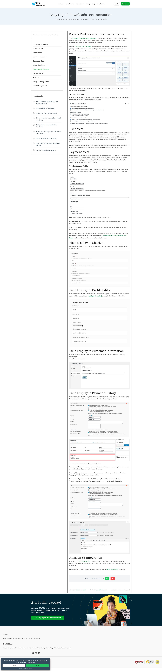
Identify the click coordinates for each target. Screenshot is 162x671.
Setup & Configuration (41, 82)
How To (36, 77)
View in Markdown (101, 590)
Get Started (125, 4)
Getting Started (38, 73)
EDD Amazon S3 (84, 561)
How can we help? (81, 590)
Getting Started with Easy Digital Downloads (46, 126)
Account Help (38, 48)
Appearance (37, 53)
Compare (79, 4)
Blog (93, 4)
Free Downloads (112, 569)
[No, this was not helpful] (113, 578)
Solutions (69, 4)
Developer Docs (39, 61)
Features (60, 4)
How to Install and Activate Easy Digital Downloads (48, 119)
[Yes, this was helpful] (107, 578)
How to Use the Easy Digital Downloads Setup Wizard (48, 133)
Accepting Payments (40, 44)
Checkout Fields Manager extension (84, 38)
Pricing (88, 4)
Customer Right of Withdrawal (45, 108)
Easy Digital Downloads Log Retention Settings (48, 144)
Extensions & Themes (41, 69)
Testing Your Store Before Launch (46, 113)
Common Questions (40, 57)
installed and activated (83, 46)
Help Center (101, 4)
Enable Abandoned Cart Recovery (46, 138)
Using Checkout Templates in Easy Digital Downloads (47, 102)
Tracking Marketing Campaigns (46, 150)
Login (116, 4)
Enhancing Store (39, 65)
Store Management (40, 86)
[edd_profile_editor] (95, 296)
